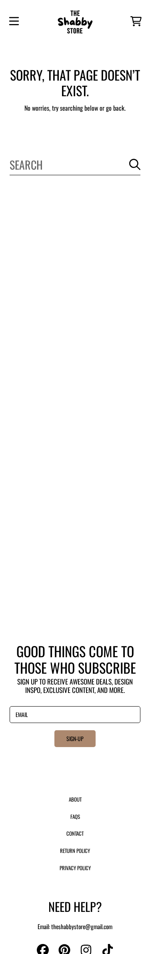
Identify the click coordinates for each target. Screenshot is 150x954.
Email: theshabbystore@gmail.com (75, 926)
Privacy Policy (75, 868)
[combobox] (75, 164)
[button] (14, 21)
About (75, 799)
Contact (75, 833)
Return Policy (75, 851)
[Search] (134, 164)
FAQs (75, 816)
